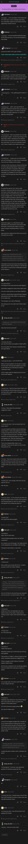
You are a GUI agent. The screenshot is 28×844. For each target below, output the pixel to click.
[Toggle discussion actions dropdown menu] (26, 2)
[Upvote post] (17, 26)
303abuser (6, 107)
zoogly (5, 18)
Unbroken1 (6, 135)
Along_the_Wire (7, 342)
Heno (4, 459)
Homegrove (6, 75)
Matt (4, 408)
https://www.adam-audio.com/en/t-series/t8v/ (13, 54)
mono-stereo (6, 283)
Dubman (5, 533)
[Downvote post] (21, 26)
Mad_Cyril (6, 254)
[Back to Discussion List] (1, 2)
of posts (13, 2)
